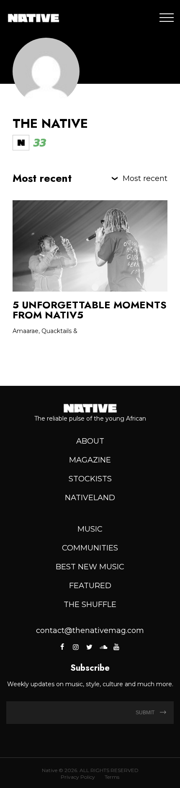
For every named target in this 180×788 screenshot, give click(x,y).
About (90, 441)
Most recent (145, 178)
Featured (90, 585)
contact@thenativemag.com (90, 630)
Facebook (63, 646)
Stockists (90, 478)
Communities (90, 548)
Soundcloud (103, 646)
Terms (112, 777)
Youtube (116, 646)
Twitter (89, 646)
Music (90, 529)
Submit (146, 713)
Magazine (90, 460)
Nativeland (90, 497)
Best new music (90, 566)
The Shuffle (90, 604)
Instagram (75, 646)
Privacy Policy (78, 777)
